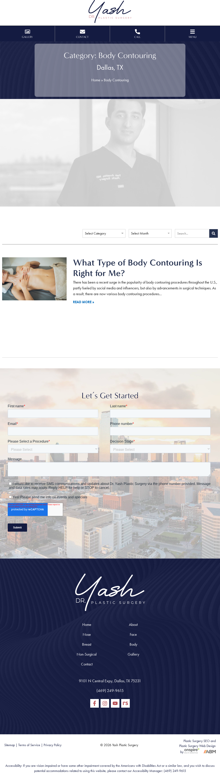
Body (133, 644)
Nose (87, 634)
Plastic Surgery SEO (196, 741)
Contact (87, 664)
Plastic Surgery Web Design (197, 746)
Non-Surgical (87, 654)
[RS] (125, 703)
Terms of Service (29, 745)
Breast (86, 644)
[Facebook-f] (94, 703)
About (133, 624)
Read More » (83, 302)
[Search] (213, 233)
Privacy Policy (52, 745)
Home (95, 80)
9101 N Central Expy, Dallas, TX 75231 (110, 680)
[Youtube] (115, 703)
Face (133, 634)
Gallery (133, 654)
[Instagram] (105, 703)
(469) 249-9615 (110, 690)
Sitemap (9, 745)
